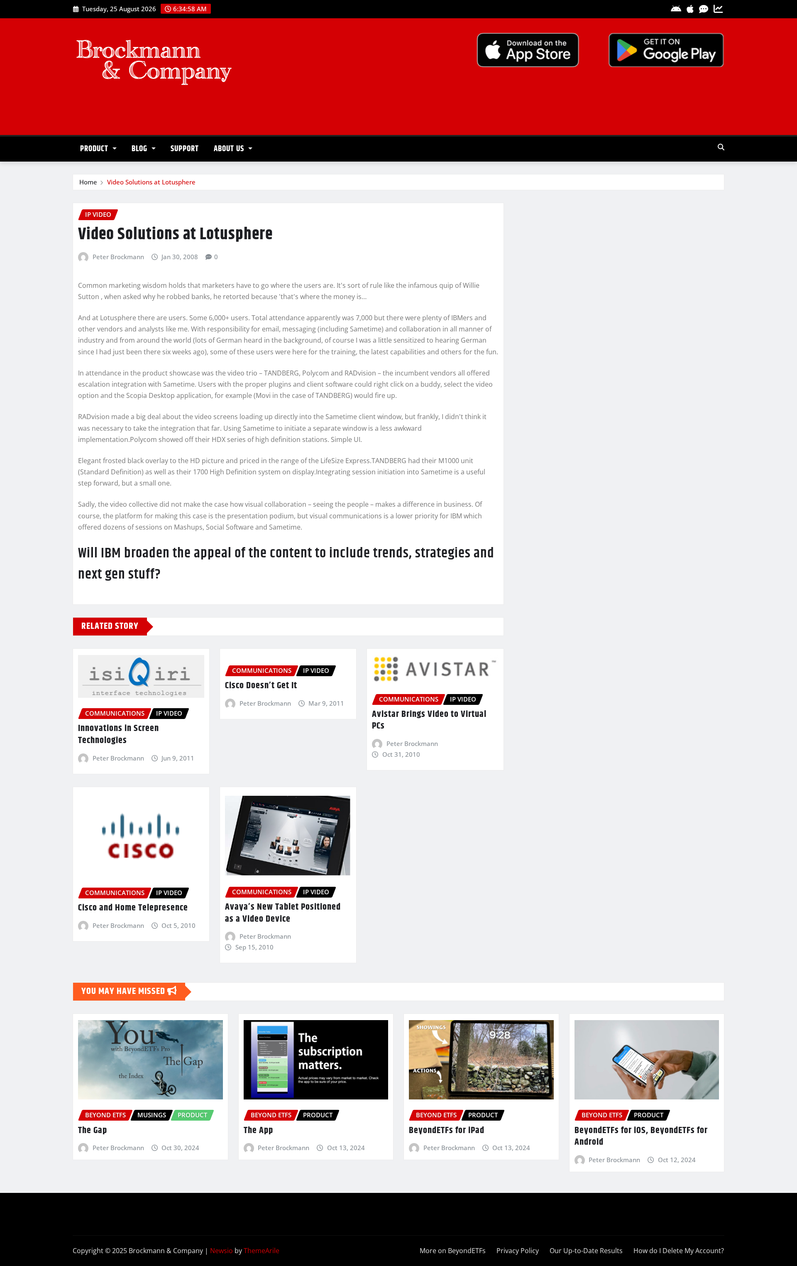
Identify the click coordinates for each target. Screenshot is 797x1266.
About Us (230, 149)
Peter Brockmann (118, 257)
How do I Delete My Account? (678, 1250)
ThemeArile (261, 1250)
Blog (140, 149)
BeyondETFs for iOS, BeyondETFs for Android (641, 1137)
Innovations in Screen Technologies (118, 734)
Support (185, 149)
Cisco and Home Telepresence (133, 908)
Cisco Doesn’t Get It (261, 686)
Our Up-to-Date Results (586, 1250)
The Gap (92, 1131)
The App (258, 1131)
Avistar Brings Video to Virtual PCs (429, 720)
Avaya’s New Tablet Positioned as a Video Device (283, 913)
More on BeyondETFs (453, 1250)
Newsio (221, 1250)
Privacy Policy (517, 1250)
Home (88, 182)
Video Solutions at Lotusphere (151, 182)
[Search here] (721, 147)
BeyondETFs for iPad (446, 1131)
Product (95, 149)
